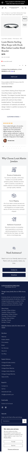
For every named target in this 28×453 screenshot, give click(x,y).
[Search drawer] (22, 7)
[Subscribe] (24, 421)
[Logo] (14, 8)
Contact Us (14, 270)
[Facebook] (5, 407)
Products (7, 13)
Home (3, 13)
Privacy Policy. (7, 437)
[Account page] (5, 7)
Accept (13, 441)
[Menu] (2, 8)
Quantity (3, 65)
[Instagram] (2, 407)
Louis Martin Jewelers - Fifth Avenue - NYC (11, 38)
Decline (13, 445)
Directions (14, 275)
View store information (6, 86)
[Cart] (25, 7)
